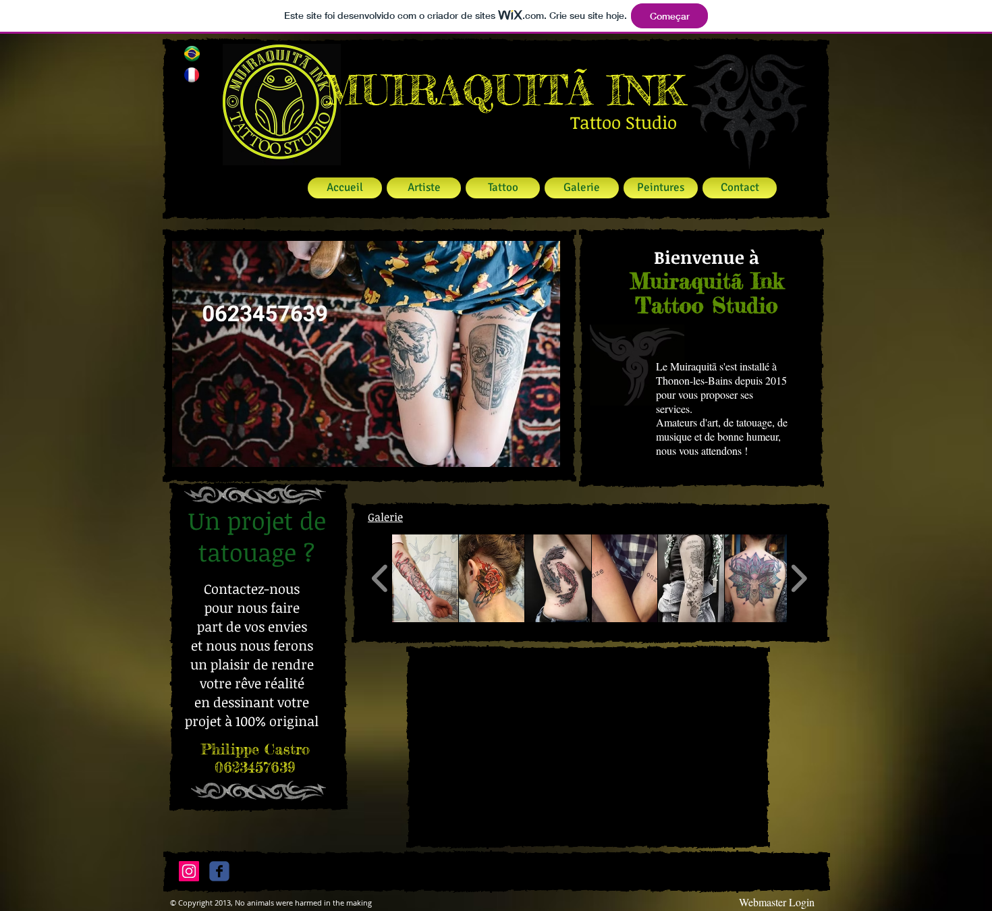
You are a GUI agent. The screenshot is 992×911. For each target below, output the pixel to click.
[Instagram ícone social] (189, 871)
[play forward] (798, 578)
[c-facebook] (219, 871)
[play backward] (380, 578)
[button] (366, 354)
